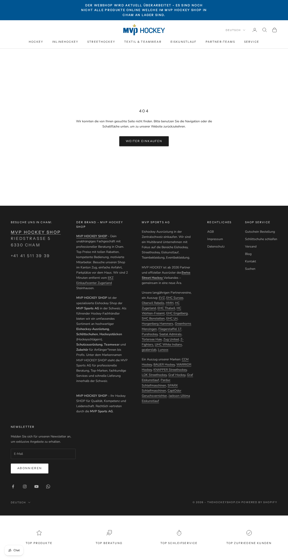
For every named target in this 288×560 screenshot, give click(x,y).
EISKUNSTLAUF (184, 41)
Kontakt (250, 261)
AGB (210, 232)
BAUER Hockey (164, 364)
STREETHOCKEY (101, 41)
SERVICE (251, 41)
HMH (169, 303)
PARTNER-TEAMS (220, 41)
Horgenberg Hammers (157, 323)
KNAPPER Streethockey (170, 370)
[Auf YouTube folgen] (36, 486)
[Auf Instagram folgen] (24, 486)
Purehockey (150, 334)
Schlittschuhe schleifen (261, 239)
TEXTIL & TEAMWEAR (143, 41)
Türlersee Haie (152, 339)
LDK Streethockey (154, 375)
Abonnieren (29, 468)
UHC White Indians (168, 344)
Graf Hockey (176, 375)
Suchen (250, 269)
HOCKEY (36, 41)
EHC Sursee (174, 298)
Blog (248, 254)
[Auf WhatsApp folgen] (48, 486)
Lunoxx (163, 350)
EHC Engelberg (177, 313)
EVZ (162, 298)
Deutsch (233, 30)
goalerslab (149, 350)
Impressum (215, 239)
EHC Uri (172, 318)
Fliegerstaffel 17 (169, 329)
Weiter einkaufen (144, 141)
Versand (250, 246)
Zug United (171, 339)
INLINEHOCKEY (65, 41)
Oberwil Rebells (153, 303)
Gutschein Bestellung (260, 232)
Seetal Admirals (170, 334)
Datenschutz (216, 246)
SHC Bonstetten (153, 318)
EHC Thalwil (166, 308)
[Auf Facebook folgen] (13, 486)
